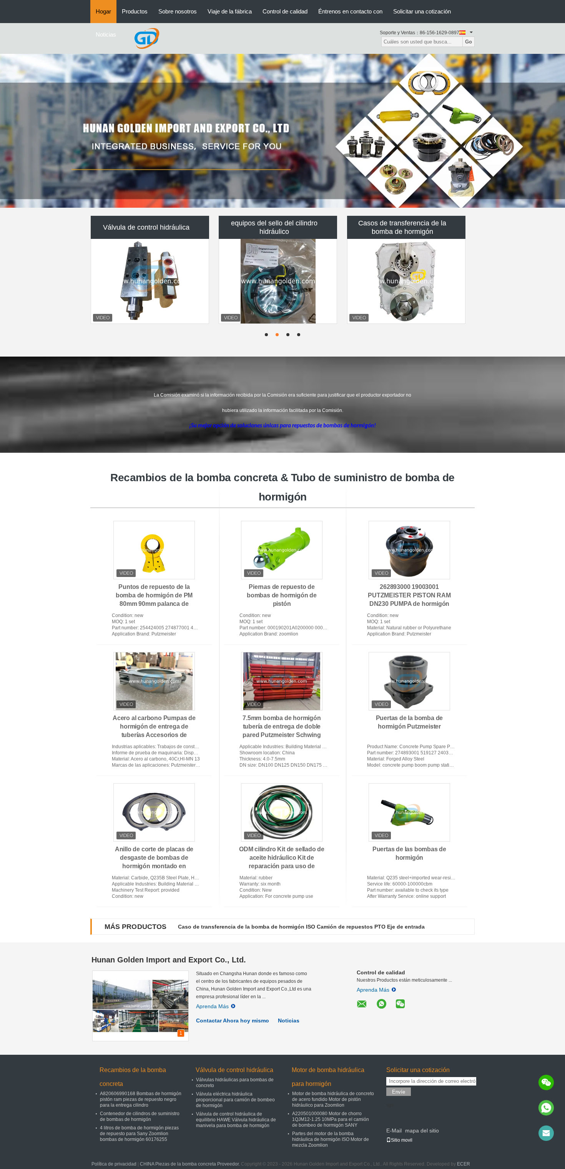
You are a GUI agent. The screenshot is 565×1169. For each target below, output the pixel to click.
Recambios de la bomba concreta (133, 1077)
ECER (463, 1164)
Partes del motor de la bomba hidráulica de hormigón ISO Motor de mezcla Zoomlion (330, 1139)
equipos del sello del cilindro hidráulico (274, 227)
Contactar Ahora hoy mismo (232, 1020)
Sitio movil (401, 1140)
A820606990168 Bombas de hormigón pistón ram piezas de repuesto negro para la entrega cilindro (140, 1099)
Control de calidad (285, 11)
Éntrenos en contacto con (350, 11)
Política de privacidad (113, 1164)
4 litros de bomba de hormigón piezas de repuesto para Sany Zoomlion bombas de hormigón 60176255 (139, 1133)
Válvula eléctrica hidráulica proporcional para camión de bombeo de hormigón (235, 1099)
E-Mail (394, 1130)
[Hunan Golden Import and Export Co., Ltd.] (146, 38)
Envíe (398, 1092)
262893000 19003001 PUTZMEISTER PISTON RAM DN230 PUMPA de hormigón (409, 595)
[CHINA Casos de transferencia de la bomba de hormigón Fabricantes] (406, 281)
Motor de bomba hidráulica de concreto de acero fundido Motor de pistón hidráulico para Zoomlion (333, 1099)
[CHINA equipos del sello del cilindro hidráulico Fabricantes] (278, 281)
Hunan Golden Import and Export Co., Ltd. (168, 960)
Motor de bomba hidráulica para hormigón (328, 1077)
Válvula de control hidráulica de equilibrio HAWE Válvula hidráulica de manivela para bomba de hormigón (236, 1119)
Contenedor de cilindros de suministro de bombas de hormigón (139, 1116)
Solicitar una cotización (422, 11)
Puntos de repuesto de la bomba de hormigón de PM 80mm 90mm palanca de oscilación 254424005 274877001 (154, 604)
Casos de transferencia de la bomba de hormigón (402, 227)
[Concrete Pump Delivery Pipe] (282, 131)
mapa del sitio (422, 1130)
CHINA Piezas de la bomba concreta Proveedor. (190, 1164)
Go (468, 42)
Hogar (103, 11)
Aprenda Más (212, 1006)
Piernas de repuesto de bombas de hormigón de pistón (282, 595)
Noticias (106, 34)
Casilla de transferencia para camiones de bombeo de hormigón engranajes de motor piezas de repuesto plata (323, 927)
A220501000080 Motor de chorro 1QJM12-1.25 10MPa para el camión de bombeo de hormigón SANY (330, 1119)
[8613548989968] (546, 1108)
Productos (135, 11)
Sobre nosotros (177, 11)
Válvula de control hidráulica (146, 227)
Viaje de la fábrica (230, 11)
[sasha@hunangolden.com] (546, 1133)
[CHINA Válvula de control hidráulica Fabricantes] (150, 281)
